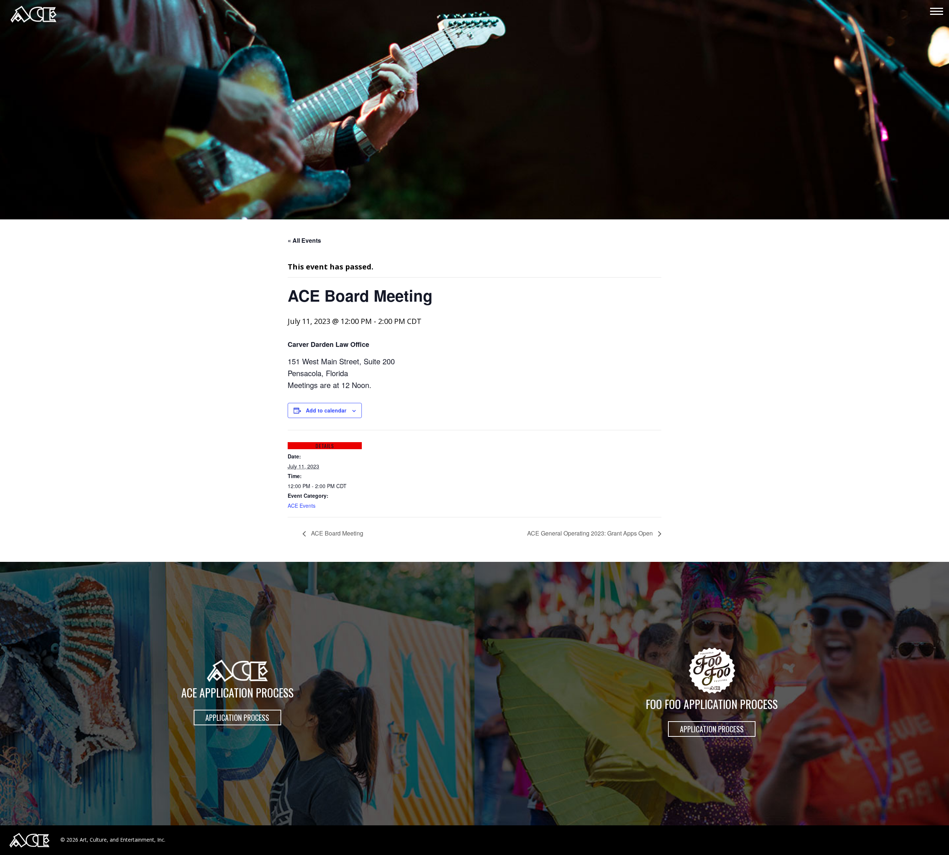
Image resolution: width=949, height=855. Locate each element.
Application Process (237, 717)
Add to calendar (326, 410)
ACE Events (301, 505)
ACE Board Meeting (336, 533)
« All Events (304, 240)
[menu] (936, 12)
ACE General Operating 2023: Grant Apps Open (590, 533)
